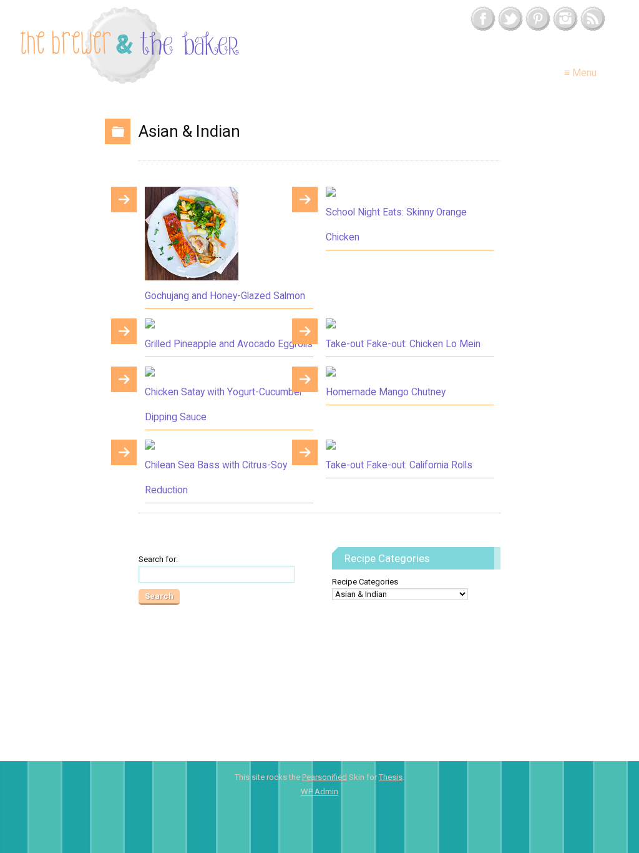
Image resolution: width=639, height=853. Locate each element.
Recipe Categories (365, 581)
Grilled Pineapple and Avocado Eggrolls (229, 344)
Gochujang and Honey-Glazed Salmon (225, 296)
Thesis (390, 777)
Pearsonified (324, 777)
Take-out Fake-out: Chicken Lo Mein (403, 344)
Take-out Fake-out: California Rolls (399, 465)
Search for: (158, 559)
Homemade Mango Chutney (386, 392)
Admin (319, 791)
